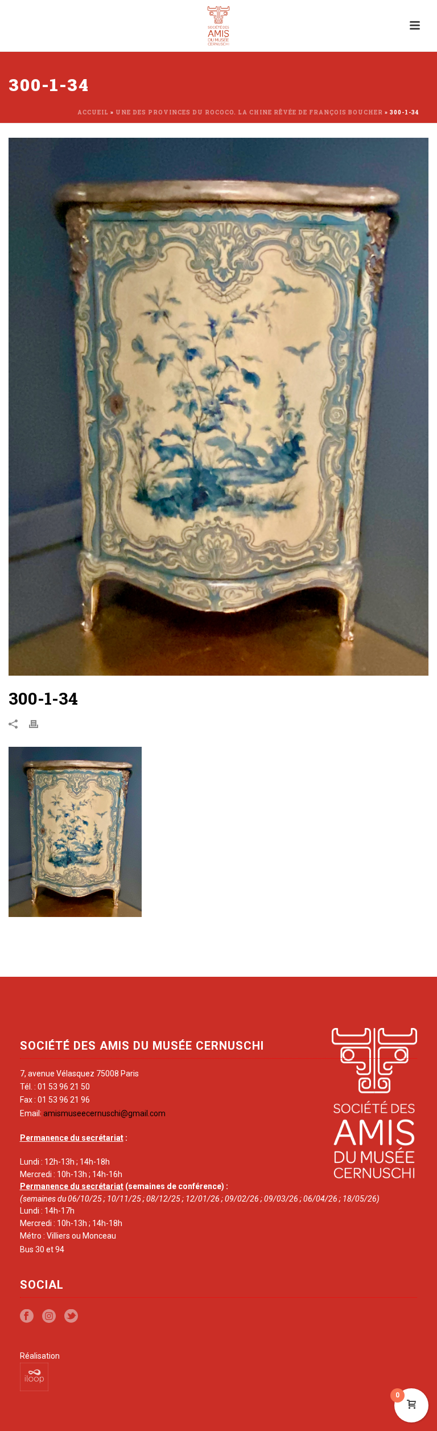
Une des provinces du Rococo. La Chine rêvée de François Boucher (249, 112)
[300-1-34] (218, 407)
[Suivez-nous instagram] (49, 1316)
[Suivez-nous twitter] (71, 1316)
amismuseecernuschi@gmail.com (104, 1113)
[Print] (39, 723)
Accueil (93, 112)
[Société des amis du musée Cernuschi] (219, 25)
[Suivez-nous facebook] (27, 1316)
